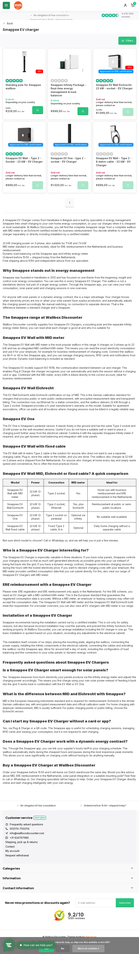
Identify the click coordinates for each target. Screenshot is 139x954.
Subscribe (125, 902)
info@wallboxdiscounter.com (27, 833)
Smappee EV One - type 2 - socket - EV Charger (68, 160)
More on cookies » (88, 948)
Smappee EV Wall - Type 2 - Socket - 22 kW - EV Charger (24, 160)
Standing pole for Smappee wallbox (23, 86)
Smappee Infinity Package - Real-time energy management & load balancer (68, 90)
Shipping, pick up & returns (21, 842)
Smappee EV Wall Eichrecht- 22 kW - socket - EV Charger (114, 86)
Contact (10, 846)
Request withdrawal (17, 855)
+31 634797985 (19, 837)
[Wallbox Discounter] (18, 5)
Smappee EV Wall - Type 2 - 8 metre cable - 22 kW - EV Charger (114, 162)
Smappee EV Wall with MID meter (15, 493)
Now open (40, 817)
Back (10, 23)
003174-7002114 (19, 828)
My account (12, 850)
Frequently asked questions (26, 824)
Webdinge (90, 936)
